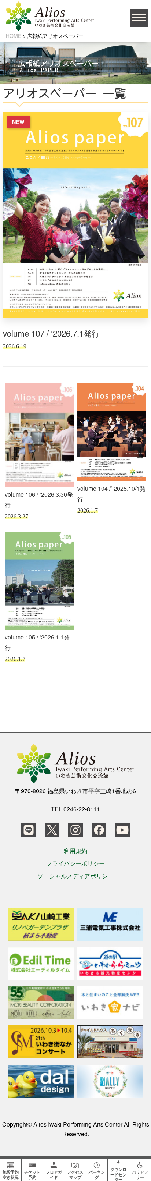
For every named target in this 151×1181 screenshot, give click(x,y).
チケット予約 (32, 1174)
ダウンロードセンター (118, 1173)
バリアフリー (140, 1174)
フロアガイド (54, 1174)
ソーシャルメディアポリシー (75, 876)
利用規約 (75, 851)
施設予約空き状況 (11, 1174)
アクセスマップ (75, 1174)
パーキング (97, 1174)
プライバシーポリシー (75, 863)
